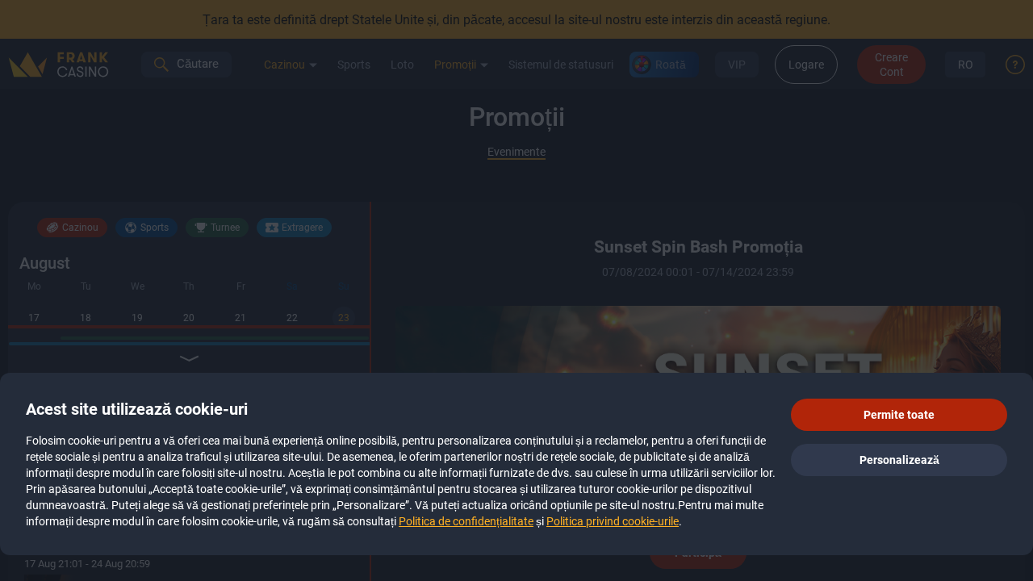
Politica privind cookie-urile (612, 521)
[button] (899, 415)
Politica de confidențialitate (466, 521)
